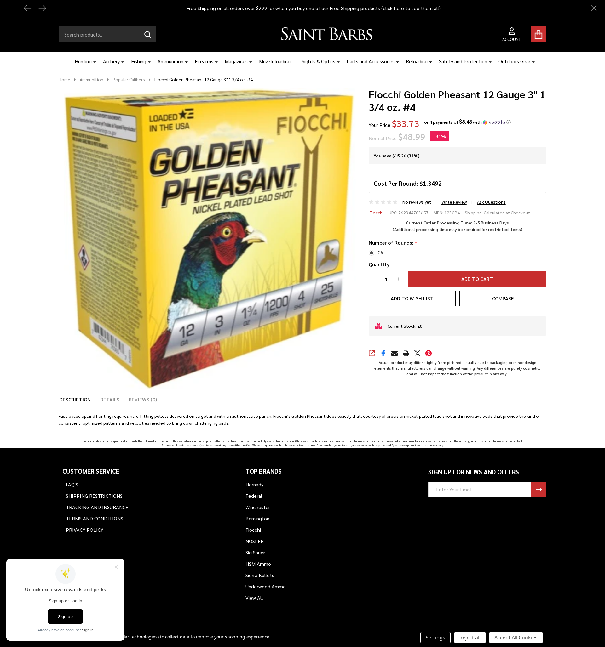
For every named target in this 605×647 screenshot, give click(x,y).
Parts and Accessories (371, 61)
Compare (503, 298)
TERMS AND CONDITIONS (94, 518)
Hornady (254, 484)
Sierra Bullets (259, 575)
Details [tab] (109, 399)
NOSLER (254, 541)
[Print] (406, 353)
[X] (417, 353)
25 (380, 252)
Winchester (257, 507)
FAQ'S (72, 484)
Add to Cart (477, 278)
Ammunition (170, 61)
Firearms (204, 61)
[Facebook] (383, 353)
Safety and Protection (463, 61)
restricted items (504, 229)
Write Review (454, 202)
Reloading (417, 61)
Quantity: (380, 264)
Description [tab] (75, 399)
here (399, 8)
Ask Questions (491, 202)
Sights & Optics (318, 61)
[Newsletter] (538, 489)
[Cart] (538, 34)
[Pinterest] (428, 353)
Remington (257, 518)
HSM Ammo (258, 563)
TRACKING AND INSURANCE (97, 507)
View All (254, 597)
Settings (435, 637)
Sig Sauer (255, 552)
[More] (92, 61)
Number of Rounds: (393, 243)
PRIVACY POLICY (84, 529)
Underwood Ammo (265, 586)
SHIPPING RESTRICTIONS (94, 495)
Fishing (138, 61)
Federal (253, 495)
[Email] (394, 353)
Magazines (236, 61)
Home (64, 79)
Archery (111, 61)
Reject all (470, 637)
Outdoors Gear (514, 61)
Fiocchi (376, 212)
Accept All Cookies (516, 637)
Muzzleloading (275, 61)
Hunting (83, 61)
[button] (467, 122)
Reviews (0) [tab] (143, 399)
